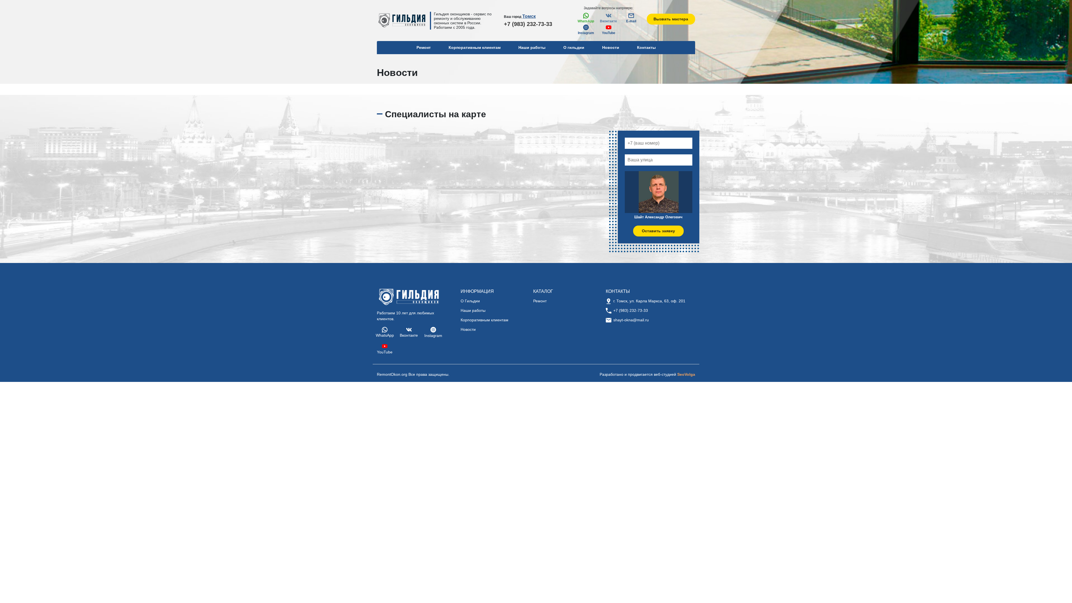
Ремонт (540, 301)
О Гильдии (470, 301)
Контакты (646, 47)
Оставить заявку (658, 231)
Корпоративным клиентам (475, 47)
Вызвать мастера (671, 19)
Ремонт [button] (424, 47)
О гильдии (573, 47)
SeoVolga (686, 374)
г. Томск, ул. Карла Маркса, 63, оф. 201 (649, 301)
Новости (610, 47)
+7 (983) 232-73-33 (528, 24)
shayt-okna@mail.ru (631, 320)
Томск (529, 16)
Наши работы (531, 47)
